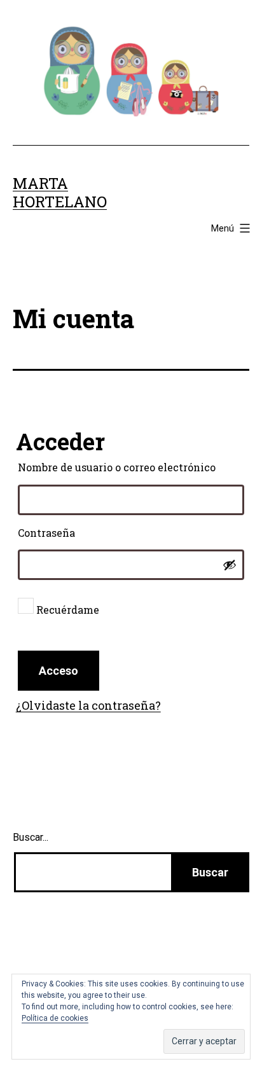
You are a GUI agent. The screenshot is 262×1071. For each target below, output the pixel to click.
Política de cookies (55, 1018)
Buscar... (30, 837)
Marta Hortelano (60, 192)
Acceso (58, 670)
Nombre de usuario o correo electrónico (131, 467)
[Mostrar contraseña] (230, 565)
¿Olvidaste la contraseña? (88, 705)
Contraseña (78, 532)
